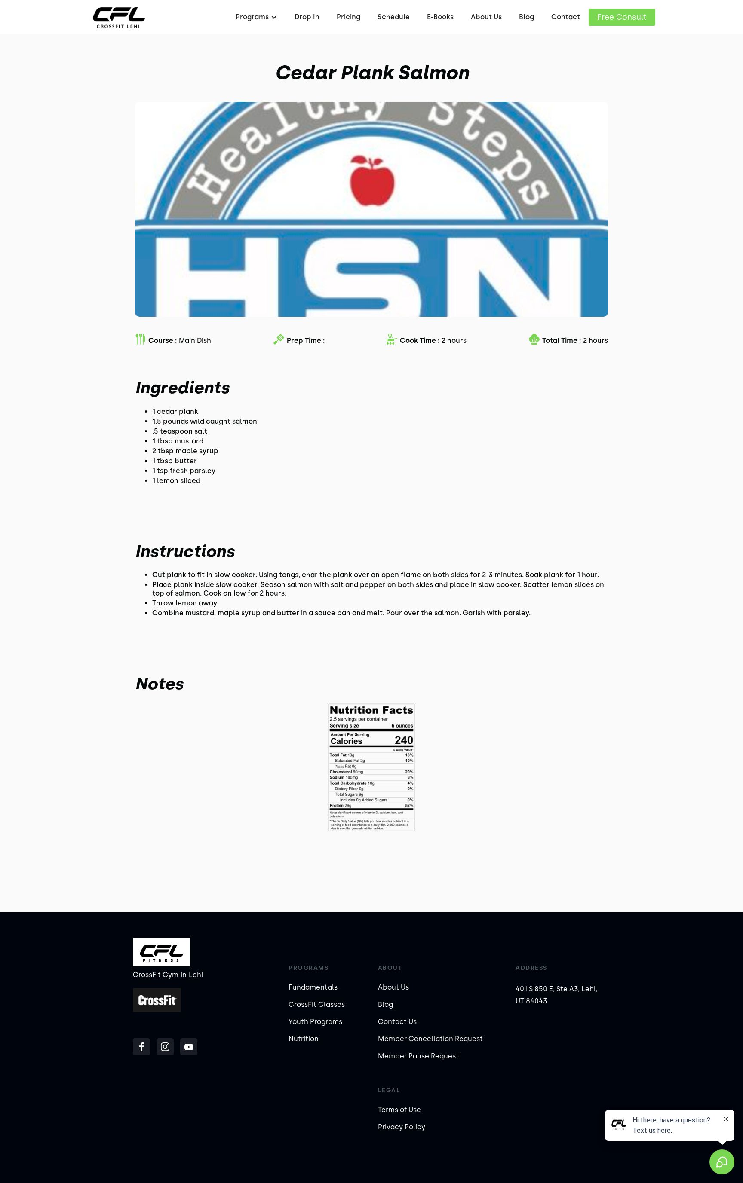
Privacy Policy (401, 1127)
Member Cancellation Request (430, 1039)
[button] (255, 17)
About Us (486, 17)
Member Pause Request (418, 1056)
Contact (565, 17)
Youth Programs (315, 1022)
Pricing (348, 17)
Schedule (394, 17)
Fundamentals (313, 987)
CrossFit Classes (317, 1004)
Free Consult (622, 17)
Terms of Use (399, 1110)
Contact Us (397, 1022)
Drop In (307, 17)
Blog (526, 17)
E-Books (440, 17)
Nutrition (304, 1039)
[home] (119, 17)
